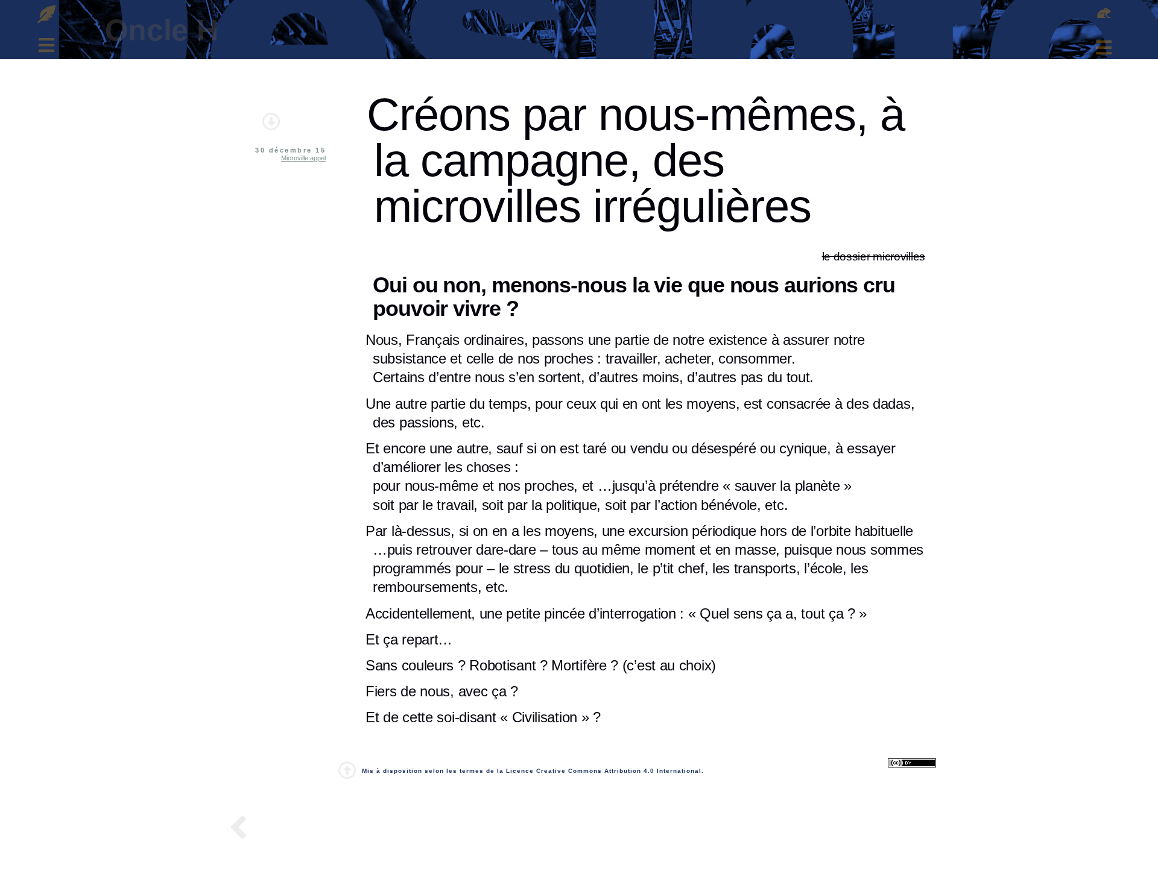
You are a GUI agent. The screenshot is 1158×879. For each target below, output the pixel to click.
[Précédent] (242, 829)
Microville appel (303, 158)
